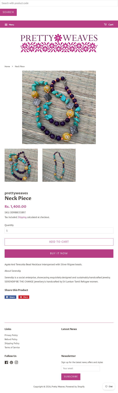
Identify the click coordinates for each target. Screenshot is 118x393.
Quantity (9, 225)
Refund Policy (11, 339)
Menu (11, 24)
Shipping (22, 217)
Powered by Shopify (75, 386)
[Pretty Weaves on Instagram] (16, 363)
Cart (110, 24)
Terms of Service (12, 347)
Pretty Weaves (58, 386)
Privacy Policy (11, 335)
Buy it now (59, 253)
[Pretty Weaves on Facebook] (6, 363)
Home (7, 66)
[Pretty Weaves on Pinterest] (11, 363)
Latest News (69, 329)
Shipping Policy (12, 343)
